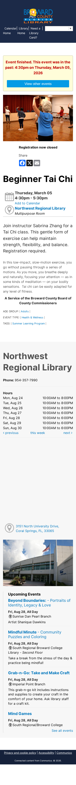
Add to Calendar (27, 203)
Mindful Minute (34, 634)
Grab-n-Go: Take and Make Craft (39, 672)
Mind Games (20, 713)
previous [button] (11, 433)
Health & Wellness (32, 317)
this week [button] (37, 433)
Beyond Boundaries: (39, 602)
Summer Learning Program (28, 323)
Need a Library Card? (34, 33)
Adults (25, 311)
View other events (38, 84)
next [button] (67, 433)
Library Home (22, 31)
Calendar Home (9, 31)
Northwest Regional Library (40, 208)
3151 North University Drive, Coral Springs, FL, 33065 (37, 528)
